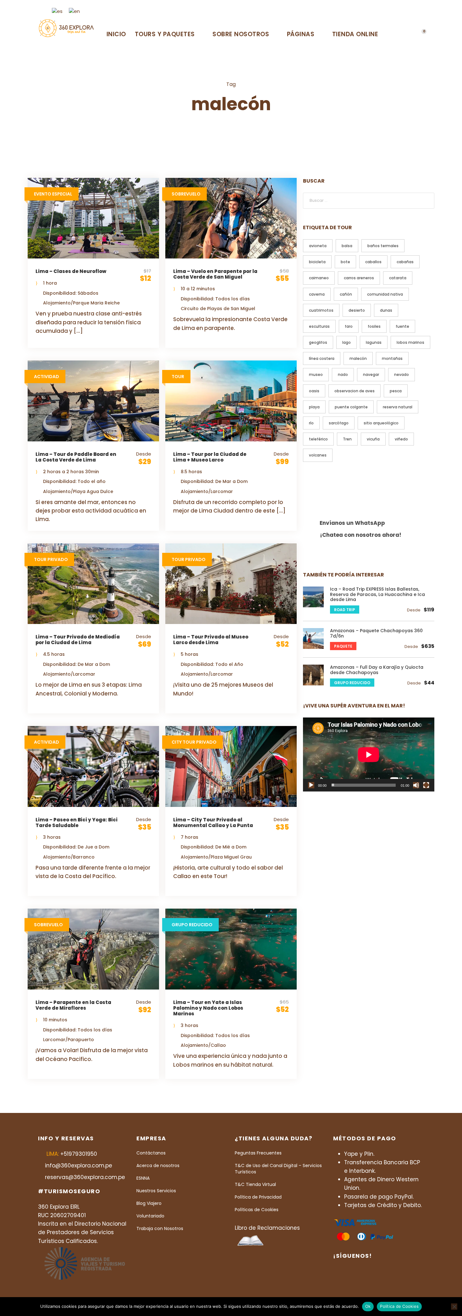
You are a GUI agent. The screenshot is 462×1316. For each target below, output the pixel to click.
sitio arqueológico (381, 423)
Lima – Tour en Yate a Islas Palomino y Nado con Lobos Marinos (208, 1008)
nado (343, 374)
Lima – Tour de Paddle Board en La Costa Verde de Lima (76, 457)
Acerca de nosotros (157, 1165)
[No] (454, 1306)
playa (314, 407)
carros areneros (359, 278)
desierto (357, 310)
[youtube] (394, 11)
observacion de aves (354, 391)
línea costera (321, 358)
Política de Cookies (399, 1306)
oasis (314, 391)
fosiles (374, 326)
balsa (347, 245)
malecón (358, 358)
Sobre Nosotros (240, 34)
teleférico (318, 439)
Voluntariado (150, 1216)
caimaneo (319, 278)
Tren (347, 439)
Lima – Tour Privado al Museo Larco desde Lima (210, 639)
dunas (386, 310)
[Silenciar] (416, 785)
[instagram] (404, 11)
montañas (392, 358)
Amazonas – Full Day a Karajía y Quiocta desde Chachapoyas (376, 670)
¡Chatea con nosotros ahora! (360, 535)
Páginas (301, 34)
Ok (368, 1306)
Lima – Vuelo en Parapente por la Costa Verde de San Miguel (215, 274)
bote (345, 261)
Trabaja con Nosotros (159, 1228)
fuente (402, 326)
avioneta (318, 245)
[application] (368, 754)
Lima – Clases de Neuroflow (71, 271)
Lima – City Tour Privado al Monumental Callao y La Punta (213, 822)
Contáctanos (151, 1153)
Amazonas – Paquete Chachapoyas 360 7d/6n (376, 633)
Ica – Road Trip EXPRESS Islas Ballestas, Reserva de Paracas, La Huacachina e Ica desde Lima (377, 594)
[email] (363, 11)
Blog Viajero (149, 1203)
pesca (396, 391)
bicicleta (317, 261)
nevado (401, 374)
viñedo (401, 439)
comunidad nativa (385, 294)
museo (316, 374)
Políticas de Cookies (256, 1209)
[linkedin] (384, 11)
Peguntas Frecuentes (258, 1153)
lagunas (374, 342)
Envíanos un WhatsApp (352, 523)
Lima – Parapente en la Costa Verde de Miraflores (73, 1005)
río (311, 423)
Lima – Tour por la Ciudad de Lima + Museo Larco (209, 457)
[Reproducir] (311, 785)
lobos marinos (410, 342)
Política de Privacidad (258, 1197)
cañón (346, 294)
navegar (371, 374)
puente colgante (351, 407)
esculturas (319, 326)
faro (349, 326)
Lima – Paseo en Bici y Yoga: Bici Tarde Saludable (77, 822)
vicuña (373, 439)
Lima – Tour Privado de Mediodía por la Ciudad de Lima (78, 639)
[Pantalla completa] (426, 785)
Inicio (116, 34)
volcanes (318, 455)
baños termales (383, 245)
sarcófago (339, 423)
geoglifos (318, 342)
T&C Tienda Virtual (255, 1184)
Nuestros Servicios (156, 1191)
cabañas (405, 261)
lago (346, 342)
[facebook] (373, 11)
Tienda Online (355, 34)
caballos (373, 261)
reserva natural (397, 407)
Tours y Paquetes (165, 34)
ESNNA (143, 1178)
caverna (317, 294)
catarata (397, 278)
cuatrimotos (321, 310)
